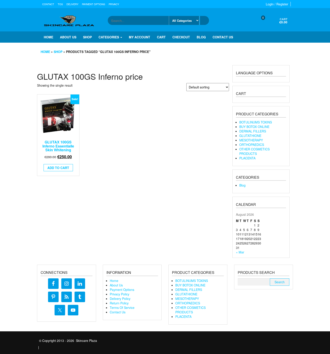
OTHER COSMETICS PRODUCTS (254, 151)
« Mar (240, 252)
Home (48, 37)
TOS (60, 4)
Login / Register (277, 4)
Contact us (223, 37)
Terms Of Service (122, 307)
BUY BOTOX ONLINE (254, 126)
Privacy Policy (119, 294)
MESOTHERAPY (251, 140)
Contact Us (117, 312)
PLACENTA (247, 158)
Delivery (72, 4)
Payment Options (93, 4)
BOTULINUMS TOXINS (255, 122)
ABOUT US (68, 37)
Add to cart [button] (58, 167)
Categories (109, 37)
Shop (87, 37)
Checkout (181, 37)
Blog (201, 37)
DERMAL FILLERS (252, 131)
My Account (139, 37)
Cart (161, 37)
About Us (116, 285)
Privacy (114, 4)
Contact (48, 4)
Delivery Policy (120, 298)
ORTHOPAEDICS (251, 144)
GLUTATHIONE (250, 135)
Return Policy (119, 303)
